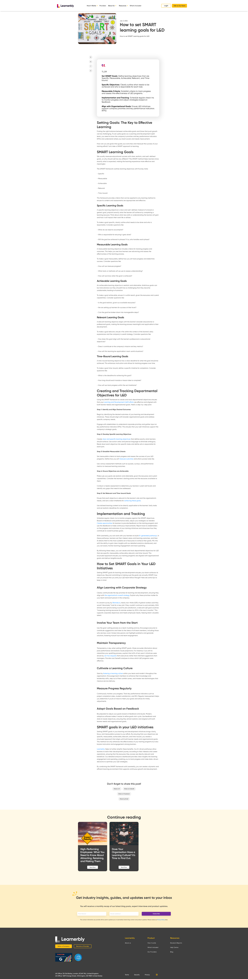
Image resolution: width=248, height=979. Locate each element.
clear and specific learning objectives (116, 439)
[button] (93, 6)
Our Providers (152, 952)
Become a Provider (82, 946)
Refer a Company (63, 946)
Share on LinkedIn (129, 789)
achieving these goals (132, 501)
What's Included (135, 6)
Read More (93, 867)
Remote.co (116, 603)
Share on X (117, 789)
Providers (102, 6)
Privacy (147, 975)
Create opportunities (104, 523)
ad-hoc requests (110, 656)
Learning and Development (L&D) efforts (119, 402)
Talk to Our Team (179, 6)
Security (137, 975)
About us (128, 943)
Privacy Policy (161, 919)
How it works (152, 943)
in (90, 61)
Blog (171, 952)
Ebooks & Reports (176, 943)
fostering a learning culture (113, 673)
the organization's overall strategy (117, 595)
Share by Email (124, 799)
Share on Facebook (124, 794)
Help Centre (174, 947)
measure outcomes (126, 459)
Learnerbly (101, 749)
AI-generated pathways (148, 536)
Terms (127, 975)
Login (166, 6)
